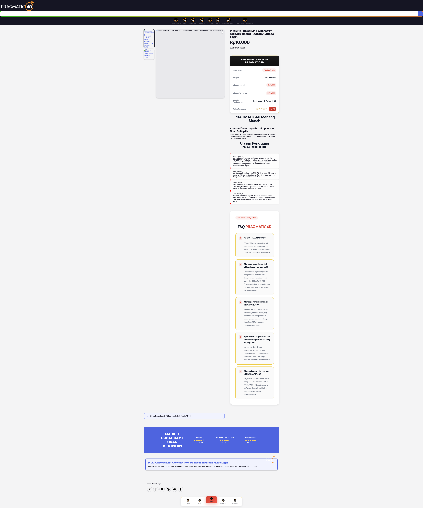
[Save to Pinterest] (168, 489)
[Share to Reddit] (174, 489)
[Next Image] (223, 64)
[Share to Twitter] (149, 489)
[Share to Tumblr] (180, 489)
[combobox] (209, 13)
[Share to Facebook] (156, 489)
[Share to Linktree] (162, 489)
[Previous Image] (158, 64)
